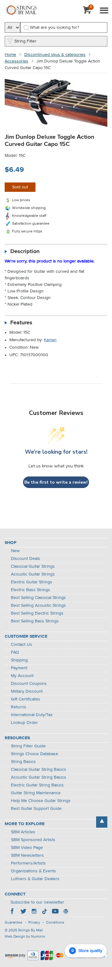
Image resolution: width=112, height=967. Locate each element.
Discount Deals (25, 558)
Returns (18, 707)
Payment (19, 668)
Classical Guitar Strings (33, 566)
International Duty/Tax (32, 715)
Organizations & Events (33, 871)
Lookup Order (24, 722)
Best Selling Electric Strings (37, 613)
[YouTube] (55, 912)
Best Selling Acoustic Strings (38, 605)
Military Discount (27, 691)
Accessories (16, 61)
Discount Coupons (29, 683)
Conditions (55, 923)
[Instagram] (34, 912)
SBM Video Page (27, 847)
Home (10, 54)
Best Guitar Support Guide (36, 808)
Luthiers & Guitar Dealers (35, 879)
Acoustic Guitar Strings (33, 574)
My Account (22, 676)
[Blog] (65, 912)
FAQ (15, 652)
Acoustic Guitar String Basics (38, 777)
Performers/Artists (28, 863)
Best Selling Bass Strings (35, 621)
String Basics (23, 762)
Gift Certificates (25, 699)
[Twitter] (23, 912)
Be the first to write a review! (56, 482)
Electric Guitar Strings (31, 582)
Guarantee (13, 923)
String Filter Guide (28, 746)
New (15, 551)
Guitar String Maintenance (36, 793)
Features (21, 323)
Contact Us (21, 644)
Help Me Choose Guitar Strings (41, 801)
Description (25, 251)
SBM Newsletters (27, 855)
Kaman (50, 340)
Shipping (19, 660)
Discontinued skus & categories (55, 54)
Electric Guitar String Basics (37, 785)
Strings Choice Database (34, 754)
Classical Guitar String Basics (38, 769)
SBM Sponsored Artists (33, 840)
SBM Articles (23, 832)
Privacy (34, 923)
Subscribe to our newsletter (37, 902)
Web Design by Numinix (25, 937)
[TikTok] (44, 912)
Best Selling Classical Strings (38, 598)
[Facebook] (12, 912)
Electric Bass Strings (30, 590)
